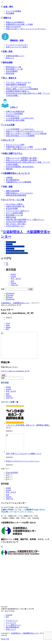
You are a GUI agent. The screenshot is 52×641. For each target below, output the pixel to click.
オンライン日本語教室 (14, 114)
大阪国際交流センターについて (16, 173)
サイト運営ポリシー (13, 625)
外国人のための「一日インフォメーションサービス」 (26, 29)
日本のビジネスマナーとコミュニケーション (23, 461)
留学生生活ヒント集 (13, 67)
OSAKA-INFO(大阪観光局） (16, 222)
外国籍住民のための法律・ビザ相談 (19, 24)
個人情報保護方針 (12, 180)
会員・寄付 (8, 6)
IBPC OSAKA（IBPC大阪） (16, 224)
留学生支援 (10, 73)
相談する (7, 18)
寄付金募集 (10, 13)
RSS (7, 617)
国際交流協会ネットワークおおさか (19, 193)
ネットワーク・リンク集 (13, 200)
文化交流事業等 (12, 71)
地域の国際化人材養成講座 (16, 84)
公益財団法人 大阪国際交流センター (25, 633)
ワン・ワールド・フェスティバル (18, 87)
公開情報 (9, 178)
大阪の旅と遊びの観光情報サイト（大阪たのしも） (25, 219)
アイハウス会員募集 (13, 11)
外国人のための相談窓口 (15, 22)
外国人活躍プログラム (12, 153)
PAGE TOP (5, 639)
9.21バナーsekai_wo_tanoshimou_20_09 (15, 371)
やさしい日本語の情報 (14, 213)
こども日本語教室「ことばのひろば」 (20, 118)
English (13, 276)
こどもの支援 (9, 125)
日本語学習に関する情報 (15, 120)
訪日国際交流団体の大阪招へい (18, 91)
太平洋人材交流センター (15, 226)
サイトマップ (11, 623)
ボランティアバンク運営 (15, 145)
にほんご (14, 107)
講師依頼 (9, 169)
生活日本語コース (12, 116)
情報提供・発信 (17, 40)
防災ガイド (10, 58)
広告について (11, 629)
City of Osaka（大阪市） (15, 204)
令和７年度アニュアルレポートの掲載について (23, 454)
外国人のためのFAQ (13, 27)
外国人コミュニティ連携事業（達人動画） (22, 160)
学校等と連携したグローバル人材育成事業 (22, 89)
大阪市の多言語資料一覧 (15, 206)
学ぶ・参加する (9, 78)
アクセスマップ (12, 621)
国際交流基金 (11, 217)
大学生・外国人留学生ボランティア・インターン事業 (26, 149)
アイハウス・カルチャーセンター (18, 82)
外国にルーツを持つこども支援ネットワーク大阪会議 (26, 133)
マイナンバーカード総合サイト (18, 211)
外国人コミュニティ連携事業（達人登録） (22, 158)
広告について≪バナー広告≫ (17, 47)
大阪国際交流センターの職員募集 (18, 182)
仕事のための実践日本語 (15, 111)
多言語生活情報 (12, 208)
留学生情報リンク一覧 (14, 69)
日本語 (13, 274)
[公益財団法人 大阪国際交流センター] (26, 236)
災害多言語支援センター (15, 56)
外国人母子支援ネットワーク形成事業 (20, 136)
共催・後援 (8, 186)
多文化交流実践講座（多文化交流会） (20, 167)
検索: (3, 289)
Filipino (13, 283)
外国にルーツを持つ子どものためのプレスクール (24, 131)
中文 (12, 281)
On (7, 263)
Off (7, 265)
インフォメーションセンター (17, 45)
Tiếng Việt (14, 285)
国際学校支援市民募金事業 (16, 195)
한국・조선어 (16, 279)
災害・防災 (8, 51)
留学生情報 (8, 62)
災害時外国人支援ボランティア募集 (19, 147)
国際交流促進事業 (12, 191)
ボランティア (9, 140)
